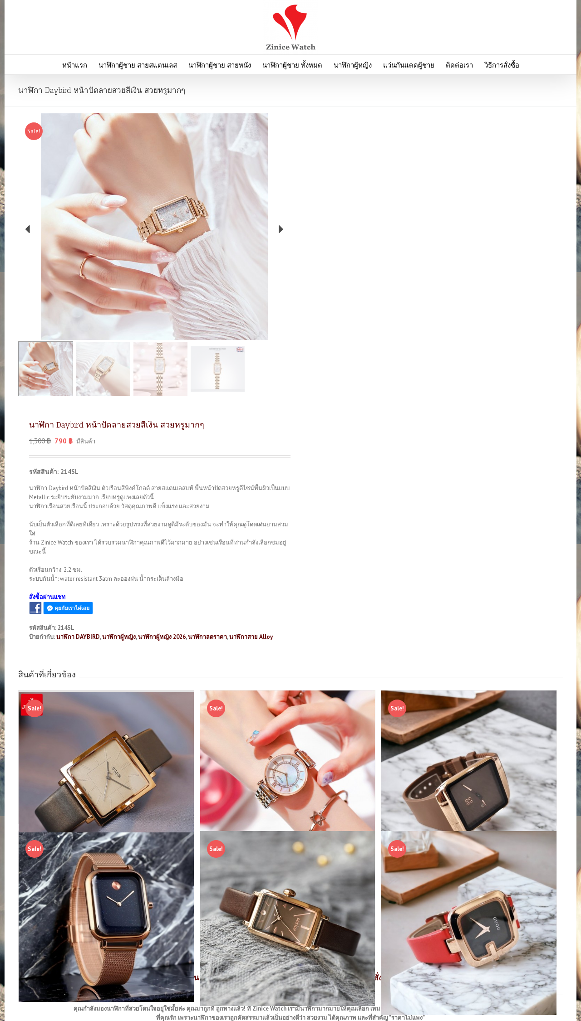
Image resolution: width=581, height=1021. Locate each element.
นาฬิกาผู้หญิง (119, 637)
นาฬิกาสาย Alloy (251, 637)
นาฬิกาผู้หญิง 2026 (162, 637)
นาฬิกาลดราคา (207, 637)
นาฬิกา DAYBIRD (78, 637)
